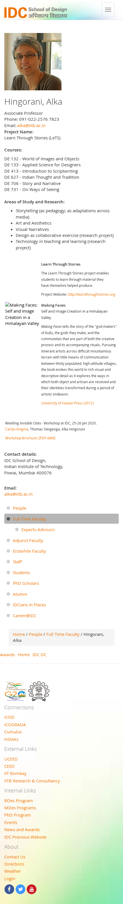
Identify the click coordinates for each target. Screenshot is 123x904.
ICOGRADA (15, 724)
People (35, 634)
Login (9, 878)
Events (10, 822)
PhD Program (17, 815)
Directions (14, 864)
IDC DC (39, 654)
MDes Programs (20, 808)
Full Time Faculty (63, 634)
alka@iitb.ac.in (31, 125)
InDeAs (11, 739)
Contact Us (14, 857)
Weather (12, 871)
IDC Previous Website (25, 837)
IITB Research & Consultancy (32, 781)
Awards (7, 654)
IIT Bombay (15, 773)
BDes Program (18, 800)
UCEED (11, 759)
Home (19, 634)
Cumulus (13, 732)
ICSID (9, 717)
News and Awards (22, 829)
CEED (9, 766)
